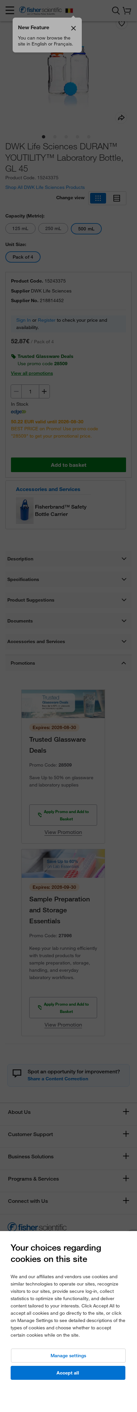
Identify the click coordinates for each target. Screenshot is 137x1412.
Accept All (68, 1373)
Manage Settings (68, 1356)
